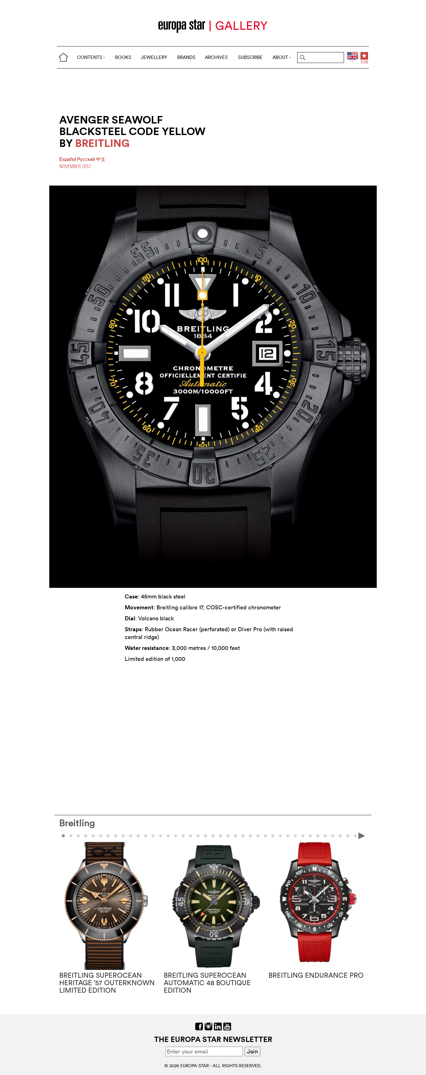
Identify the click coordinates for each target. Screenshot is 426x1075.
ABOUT (280, 57)
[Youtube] (227, 1025)
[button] (71, 836)
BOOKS (123, 57)
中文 (100, 159)
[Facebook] (199, 1025)
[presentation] (64, 835)
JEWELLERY (154, 57)
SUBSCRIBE (250, 57)
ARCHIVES (216, 57)
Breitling (77, 823)
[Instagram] (208, 1025)
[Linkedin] (218, 1025)
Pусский (86, 159)
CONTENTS (89, 57)
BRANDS (186, 57)
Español (68, 159)
